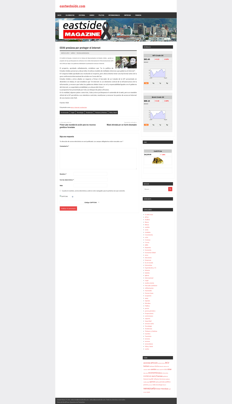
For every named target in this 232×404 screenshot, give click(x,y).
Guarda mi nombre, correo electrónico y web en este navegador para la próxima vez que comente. (93, 191)
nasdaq (145, 382)
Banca (147, 222)
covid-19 (161, 369)
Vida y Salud (113, 112)
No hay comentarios (83, 53)
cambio (147, 227)
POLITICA (101, 15)
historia (147, 270)
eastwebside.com (72, 6)
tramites (147, 334)
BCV (167, 362)
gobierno (165, 376)
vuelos (147, 349)
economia (153, 372)
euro (154, 376)
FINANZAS (138, 15)
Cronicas (147, 240)
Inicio (59, 15)
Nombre (63, 174)
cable (148, 369)
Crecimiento (149, 235)
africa (146, 217)
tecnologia (159, 385)
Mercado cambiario (151, 285)
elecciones (148, 257)
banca (163, 363)
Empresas (148, 260)
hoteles (147, 273)
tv (165, 385)
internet (76, 107)
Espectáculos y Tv (150, 268)
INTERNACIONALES (114, 15)
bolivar (146, 366)
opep (146, 298)
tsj (163, 385)
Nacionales (148, 290)
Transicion (148, 336)
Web (61, 185)
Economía (148, 250)
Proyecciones (149, 313)
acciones (146, 363)
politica (167, 382)
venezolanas (149, 344)
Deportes (148, 247)
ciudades (148, 232)
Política (147, 306)
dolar (169, 369)
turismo (147, 339)
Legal (72, 112)
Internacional (149, 278)
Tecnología (80, 112)
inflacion (156, 379)
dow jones (145, 373)
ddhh (146, 245)
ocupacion (148, 295)
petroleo (162, 382)
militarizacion (149, 288)
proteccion (83, 107)
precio (147, 308)
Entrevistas (148, 265)
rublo (154, 385)
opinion (152, 382)
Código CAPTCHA (90, 202)
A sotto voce (149, 214)
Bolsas (147, 224)
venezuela (149, 388)
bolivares (152, 366)
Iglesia (147, 275)
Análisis (147, 219)
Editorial (82, 15)
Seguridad (148, 321)
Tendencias (89, 112)
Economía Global (150, 252)
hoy (150, 379)
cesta (146, 230)
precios (150, 385)
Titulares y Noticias (101, 112)
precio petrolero (150, 311)
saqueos (147, 318)
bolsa (157, 366)
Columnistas (70, 15)
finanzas (159, 376)
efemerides (165, 373)
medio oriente (149, 283)
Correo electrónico (67, 180)
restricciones (149, 316)
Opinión (147, 301)
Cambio (91, 15)
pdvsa (157, 382)
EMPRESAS (127, 15)
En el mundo (65, 112)
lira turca (162, 379)
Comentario (64, 146)
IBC (152, 379)
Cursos (147, 242)
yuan (148, 392)
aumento (160, 363)
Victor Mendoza (162, 389)
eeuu (72, 107)
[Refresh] (73, 196)
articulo (154, 363)
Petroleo (147, 303)
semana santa (149, 323)
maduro (168, 379)
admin (73, 53)
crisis (146, 237)
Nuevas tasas (149, 293)
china (158, 369)
